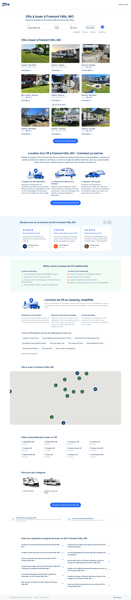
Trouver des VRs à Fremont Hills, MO (65, 203)
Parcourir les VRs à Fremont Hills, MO (65, 505)
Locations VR (76, 32)
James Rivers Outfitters (30, 348)
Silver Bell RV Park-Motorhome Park (87, 338)
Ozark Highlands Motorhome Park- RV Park (56, 338)
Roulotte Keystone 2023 (31, 233)
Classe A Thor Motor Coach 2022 (65, 233)
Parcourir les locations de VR (65, 141)
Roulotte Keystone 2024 (93, 233)
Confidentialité (44, 597)
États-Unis (85, 32)
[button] (39, 27)
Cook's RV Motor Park (57, 343)
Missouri (93, 32)
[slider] (88, 67)
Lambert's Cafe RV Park (30, 338)
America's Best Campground (65, 348)
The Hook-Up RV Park (75, 343)
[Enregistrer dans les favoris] (47, 46)
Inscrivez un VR (123, 4)
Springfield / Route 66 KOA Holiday (34, 343)
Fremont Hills (101, 32)
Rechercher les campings (29, 353)
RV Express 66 (47, 348)
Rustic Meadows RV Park (95, 343)
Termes (36, 597)
